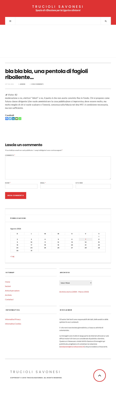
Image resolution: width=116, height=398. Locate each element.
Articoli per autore (12, 290)
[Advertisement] (58, 42)
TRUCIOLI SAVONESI (58, 6)
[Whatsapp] (19, 118)
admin (22, 84)
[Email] (16, 118)
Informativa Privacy (13, 319)
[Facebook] (6, 118)
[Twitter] (10, 118)
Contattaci (9, 299)
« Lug (12, 256)
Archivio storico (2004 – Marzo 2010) (74, 292)
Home (7, 282)
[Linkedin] (13, 118)
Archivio (8, 295)
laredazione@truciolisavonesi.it (72, 346)
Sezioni (8, 286)
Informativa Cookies (13, 324)
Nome (7, 182)
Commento (10, 155)
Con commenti (37, 84)
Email (43, 182)
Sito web (79, 182)
